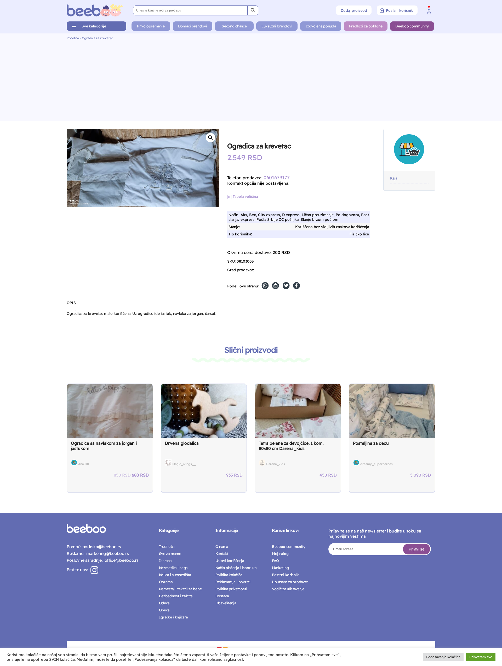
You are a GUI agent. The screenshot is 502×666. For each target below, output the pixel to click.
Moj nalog (280, 553)
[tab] (71, 305)
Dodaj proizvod (354, 10)
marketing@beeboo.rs (106, 553)
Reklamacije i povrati (232, 582)
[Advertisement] (251, 79)
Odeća (164, 603)
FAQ (275, 560)
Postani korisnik (399, 10)
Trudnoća (166, 546)
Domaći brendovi (192, 26)
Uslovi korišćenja (229, 560)
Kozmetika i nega (173, 567)
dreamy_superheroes (376, 464)
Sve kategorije (94, 26)
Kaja (393, 178)
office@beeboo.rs (120, 560)
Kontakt (221, 553)
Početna (73, 38)
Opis (71, 302)
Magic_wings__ (184, 464)
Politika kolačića (228, 574)
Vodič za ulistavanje (288, 589)
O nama (221, 546)
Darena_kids (275, 464)
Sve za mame (170, 553)
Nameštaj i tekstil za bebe (180, 589)
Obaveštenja (225, 603)
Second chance (234, 26)
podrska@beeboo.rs (101, 546)
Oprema (166, 582)
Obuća (164, 610)
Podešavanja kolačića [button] (443, 657)
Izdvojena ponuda (320, 26)
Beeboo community (412, 26)
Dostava (222, 596)
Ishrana (165, 560)
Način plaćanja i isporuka (235, 567)
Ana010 (83, 464)
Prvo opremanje (150, 26)
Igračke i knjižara (173, 617)
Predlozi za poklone (366, 26)
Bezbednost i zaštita (175, 596)
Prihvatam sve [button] (480, 657)
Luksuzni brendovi (276, 26)
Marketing (280, 567)
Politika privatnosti (231, 589)
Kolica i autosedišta (175, 574)
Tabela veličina (245, 196)
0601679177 (277, 178)
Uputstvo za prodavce (290, 582)
